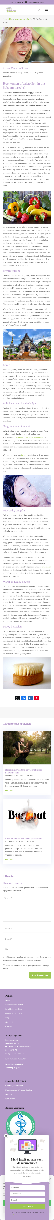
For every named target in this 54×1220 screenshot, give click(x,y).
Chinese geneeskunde (14, 1085)
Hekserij (8, 1094)
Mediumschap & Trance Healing (18, 1090)
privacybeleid (18, 1214)
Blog (11, 19)
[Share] (23, 698)
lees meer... (10, 790)
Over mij (9, 1022)
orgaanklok (46, 567)
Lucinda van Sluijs (14, 73)
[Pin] (36, 698)
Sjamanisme (10, 1099)
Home (5, 19)
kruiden (24, 455)
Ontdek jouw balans (13, 1013)
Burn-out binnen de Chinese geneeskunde (23, 838)
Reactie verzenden (40, 975)
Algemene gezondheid (23, 19)
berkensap (20, 437)
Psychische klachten (13, 1009)
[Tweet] (17, 698)
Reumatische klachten (14, 1005)
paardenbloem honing (34, 437)
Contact (8, 1026)
